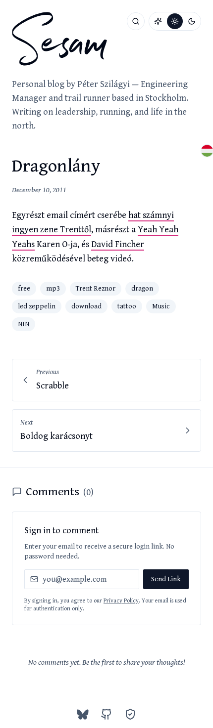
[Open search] (136, 21)
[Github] (106, 714)
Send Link (166, 579)
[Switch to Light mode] (175, 21)
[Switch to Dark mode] (192, 21)
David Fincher (117, 244)
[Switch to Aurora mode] (158, 21)
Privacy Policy (121, 601)
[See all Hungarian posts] (207, 151)
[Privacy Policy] (130, 714)
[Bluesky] (83, 714)
